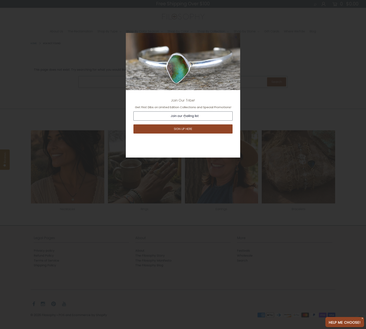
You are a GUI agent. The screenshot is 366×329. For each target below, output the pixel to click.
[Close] (236, 37)
